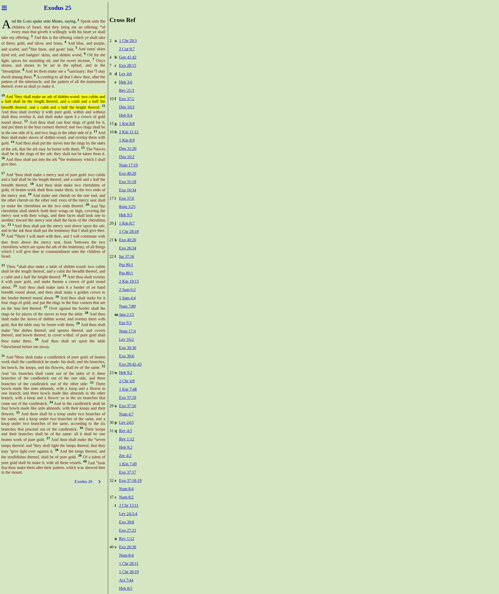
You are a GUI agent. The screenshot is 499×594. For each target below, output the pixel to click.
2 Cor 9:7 (127, 49)
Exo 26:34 (127, 248)
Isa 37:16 (126, 256)
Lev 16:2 (126, 339)
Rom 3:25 (127, 206)
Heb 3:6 (125, 82)
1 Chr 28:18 (129, 231)
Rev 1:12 (126, 439)
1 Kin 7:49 (128, 464)
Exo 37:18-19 (130, 480)
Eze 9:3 (125, 323)
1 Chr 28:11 (129, 563)
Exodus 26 (83, 481)
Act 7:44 (126, 580)
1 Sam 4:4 (127, 298)
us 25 (65, 7)
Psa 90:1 (126, 265)
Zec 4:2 (125, 455)
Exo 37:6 (126, 198)
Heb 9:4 (125, 115)
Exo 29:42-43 (130, 364)
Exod (50, 7)
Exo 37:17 (127, 472)
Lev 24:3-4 (128, 514)
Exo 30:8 (126, 522)
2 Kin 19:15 (129, 281)
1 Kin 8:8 (127, 123)
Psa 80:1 (126, 273)
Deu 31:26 (127, 148)
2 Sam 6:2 (127, 289)
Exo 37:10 (127, 397)
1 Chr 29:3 (128, 40)
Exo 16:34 (127, 190)
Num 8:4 (126, 489)
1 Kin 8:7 (127, 223)
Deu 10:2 (126, 157)
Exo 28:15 (127, 65)
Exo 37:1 (126, 98)
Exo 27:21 (127, 530)
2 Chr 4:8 (127, 381)
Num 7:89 (127, 306)
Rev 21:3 (126, 90)
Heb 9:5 (125, 215)
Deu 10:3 (126, 107)
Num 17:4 (127, 331)
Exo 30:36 (127, 348)
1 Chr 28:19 (129, 572)
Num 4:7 (126, 414)
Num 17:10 (128, 165)
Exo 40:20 (127, 173)
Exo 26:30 (127, 547)
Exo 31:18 (127, 181)
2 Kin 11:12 (129, 132)
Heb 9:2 (125, 372)
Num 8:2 (126, 497)
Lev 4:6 (125, 74)
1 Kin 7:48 (128, 389)
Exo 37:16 (127, 406)
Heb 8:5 (125, 588)
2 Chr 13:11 (129, 505)
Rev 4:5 (125, 431)
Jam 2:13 (126, 314)
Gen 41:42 (127, 57)
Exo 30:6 (126, 356)
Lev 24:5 (126, 422)
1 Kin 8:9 (127, 140)
